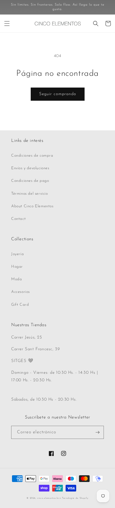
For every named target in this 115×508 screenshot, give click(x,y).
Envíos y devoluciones (30, 168)
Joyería (17, 254)
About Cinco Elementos (32, 206)
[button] (7, 23)
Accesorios (20, 292)
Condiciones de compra (32, 156)
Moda (16, 279)
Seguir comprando (57, 94)
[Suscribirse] (97, 432)
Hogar (17, 267)
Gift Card (20, 305)
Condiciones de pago (30, 181)
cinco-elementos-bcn (49, 498)
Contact (18, 219)
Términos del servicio (29, 194)
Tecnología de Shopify (75, 498)
